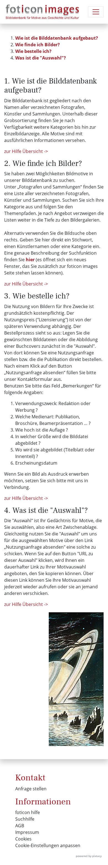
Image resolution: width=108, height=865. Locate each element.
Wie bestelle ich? (33, 51)
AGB (19, 826)
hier (30, 260)
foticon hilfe (27, 812)
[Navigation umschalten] (96, 11)
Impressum (27, 832)
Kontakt (30, 777)
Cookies (23, 839)
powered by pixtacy (89, 856)
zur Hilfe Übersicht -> (26, 151)
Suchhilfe (24, 819)
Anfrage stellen (31, 789)
